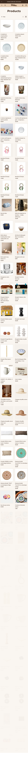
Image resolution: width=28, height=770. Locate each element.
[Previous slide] (1, 1)
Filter (4, 16)
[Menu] (2, 5)
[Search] (5, 5)
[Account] (22, 5)
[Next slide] (26, 1)
